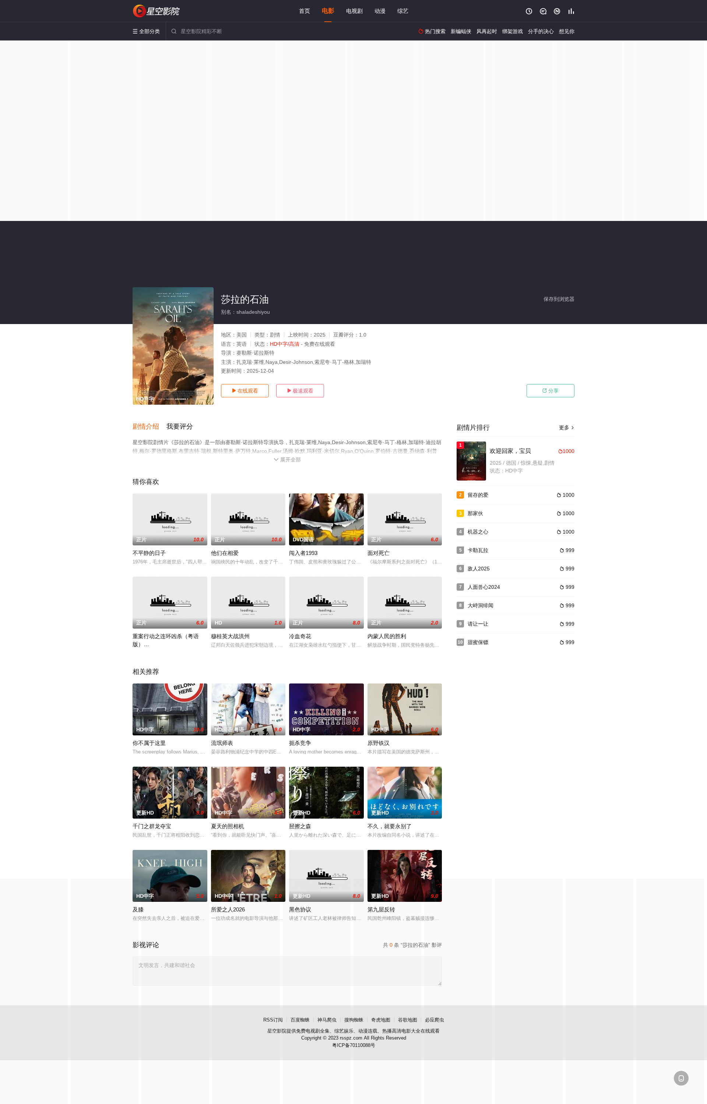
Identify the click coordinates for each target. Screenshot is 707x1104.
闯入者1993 (303, 553)
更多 (566, 427)
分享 (550, 391)
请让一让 (478, 624)
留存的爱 (478, 495)
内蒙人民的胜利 (386, 636)
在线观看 (245, 391)
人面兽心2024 (484, 587)
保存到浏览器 (559, 299)
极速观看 (300, 391)
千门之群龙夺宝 (152, 826)
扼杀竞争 (300, 743)
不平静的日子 (149, 553)
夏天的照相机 (227, 826)
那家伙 (475, 513)
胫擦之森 (300, 826)
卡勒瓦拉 (478, 550)
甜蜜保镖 (478, 642)
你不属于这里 (149, 743)
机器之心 (478, 532)
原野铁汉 (378, 743)
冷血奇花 (300, 636)
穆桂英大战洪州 (230, 636)
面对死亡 (378, 553)
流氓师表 (222, 743)
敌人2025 (479, 569)
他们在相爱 (225, 553)
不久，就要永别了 (389, 826)
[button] (149, 426)
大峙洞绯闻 (480, 605)
